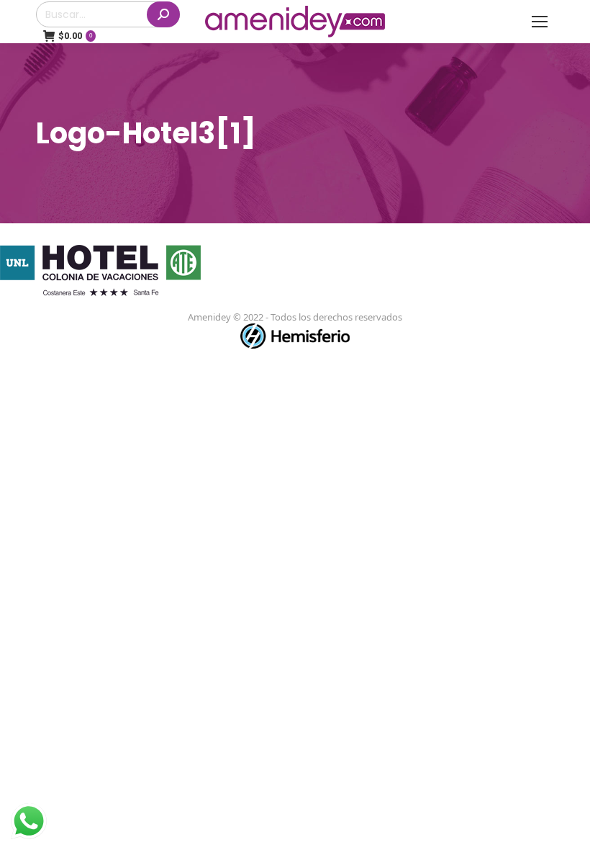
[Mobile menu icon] (539, 21)
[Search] (163, 14)
